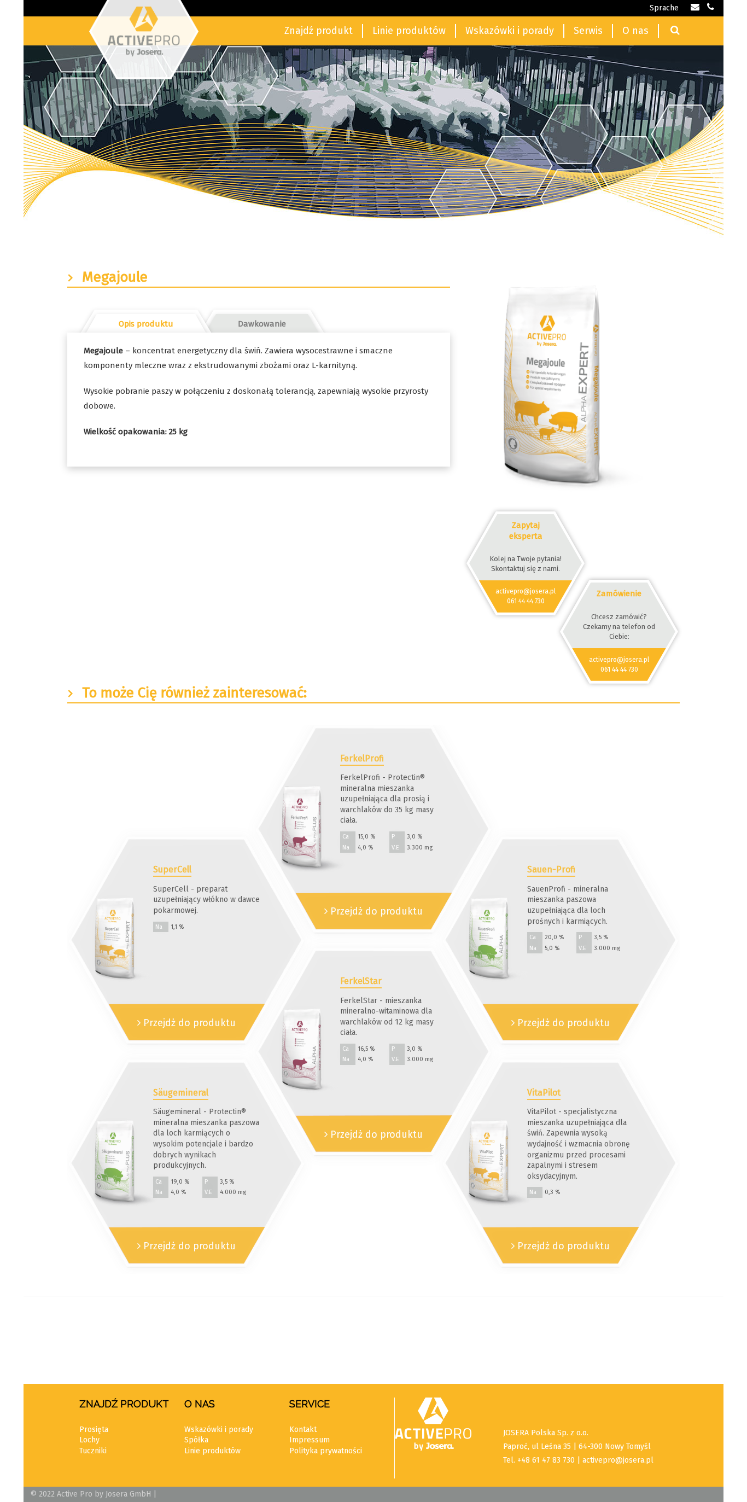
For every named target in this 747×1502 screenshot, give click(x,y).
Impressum (309, 1440)
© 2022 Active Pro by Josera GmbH (90, 1494)
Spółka (196, 1440)
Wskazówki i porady (509, 31)
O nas (635, 31)
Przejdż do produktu (188, 1023)
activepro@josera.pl (525, 591)
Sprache (664, 8)
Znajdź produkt (318, 31)
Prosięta (93, 1429)
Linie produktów (409, 31)
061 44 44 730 (526, 601)
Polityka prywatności (325, 1451)
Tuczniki (93, 1451)
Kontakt (303, 1429)
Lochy (89, 1440)
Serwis (588, 31)
